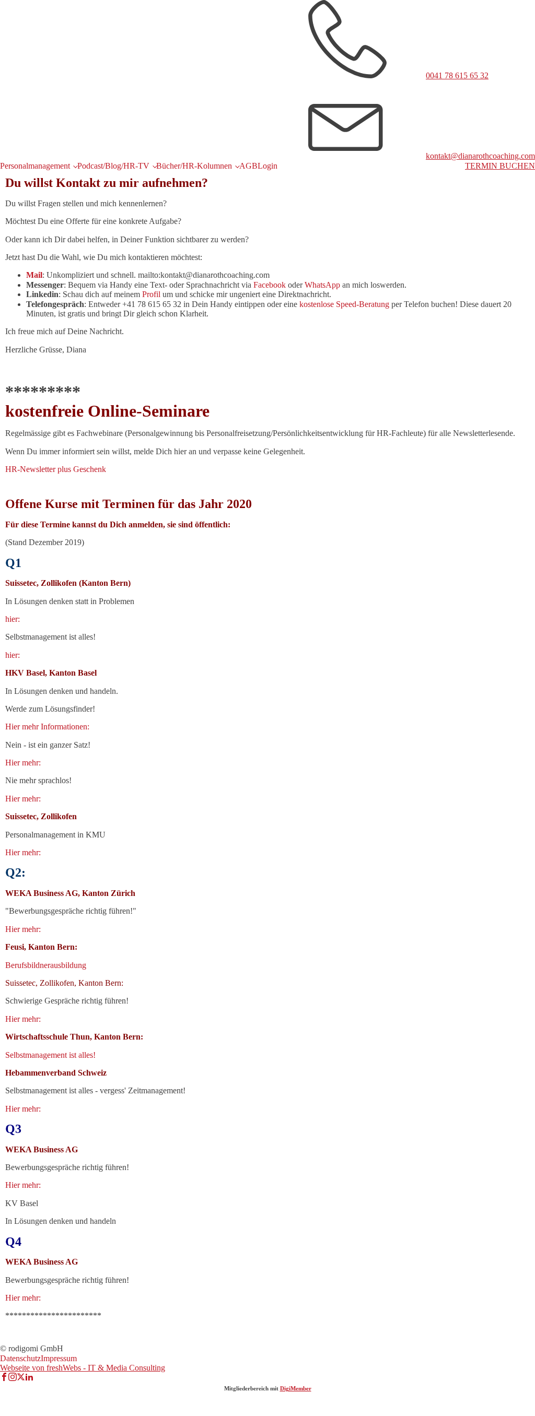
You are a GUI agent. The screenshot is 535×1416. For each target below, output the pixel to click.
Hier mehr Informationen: (47, 726)
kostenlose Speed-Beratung (344, 304)
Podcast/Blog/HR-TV (113, 165)
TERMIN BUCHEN (500, 165)
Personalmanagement (35, 165)
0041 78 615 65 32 (457, 75)
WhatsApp (322, 284)
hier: (12, 619)
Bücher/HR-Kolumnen (194, 165)
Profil (151, 294)
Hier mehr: (23, 762)
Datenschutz (20, 1358)
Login (267, 165)
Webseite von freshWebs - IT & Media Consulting (82, 1367)
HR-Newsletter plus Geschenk (55, 469)
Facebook (269, 284)
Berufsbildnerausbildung (45, 965)
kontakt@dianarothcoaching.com (480, 155)
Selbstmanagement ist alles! (50, 1055)
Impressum (59, 1358)
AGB (248, 165)
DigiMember (295, 1388)
